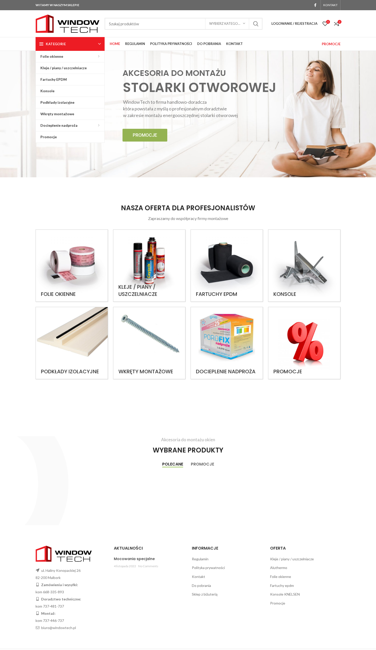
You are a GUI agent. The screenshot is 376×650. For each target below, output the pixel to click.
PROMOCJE (331, 44)
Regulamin (200, 559)
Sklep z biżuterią (204, 594)
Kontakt (198, 576)
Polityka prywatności (208, 567)
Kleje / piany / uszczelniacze (292, 559)
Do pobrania (201, 585)
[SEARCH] (255, 24)
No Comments (148, 566)
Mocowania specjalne (134, 558)
